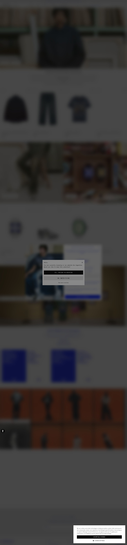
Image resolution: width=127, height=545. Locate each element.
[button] (99, 541)
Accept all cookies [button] (99, 537)
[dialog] (99, 534)
